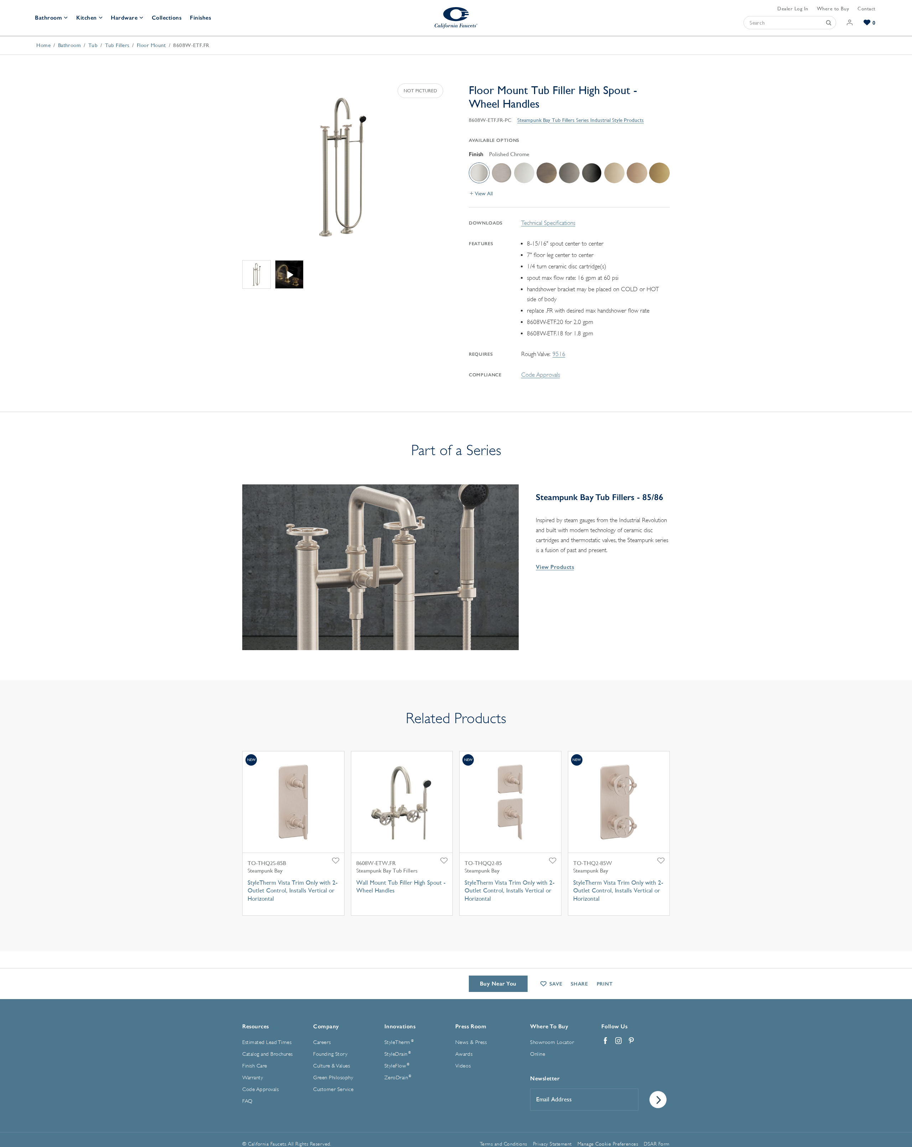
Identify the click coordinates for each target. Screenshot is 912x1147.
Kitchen (86, 17)
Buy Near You (498, 983)
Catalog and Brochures (267, 1054)
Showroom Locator (552, 1042)
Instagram (618, 1041)
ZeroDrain (397, 1077)
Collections (167, 17)
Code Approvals (540, 374)
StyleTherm (399, 1042)
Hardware (124, 17)
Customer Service (333, 1089)
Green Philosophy (333, 1078)
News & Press (471, 1042)
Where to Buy (833, 8)
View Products (555, 567)
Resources (255, 1026)
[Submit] (828, 22)
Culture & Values (331, 1066)
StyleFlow (397, 1066)
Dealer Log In (792, 8)
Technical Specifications (548, 223)
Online (537, 1054)
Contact (866, 8)
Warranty (252, 1078)
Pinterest (631, 1041)
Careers (322, 1042)
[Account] (850, 22)
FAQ (247, 1101)
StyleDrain (397, 1054)
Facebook (605, 1041)
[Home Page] (456, 18)
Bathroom (48, 17)
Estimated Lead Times (266, 1042)
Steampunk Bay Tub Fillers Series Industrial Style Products (580, 120)
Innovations (400, 1026)
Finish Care (254, 1066)
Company (326, 1026)
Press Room (470, 1026)
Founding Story (330, 1054)
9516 (559, 354)
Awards (463, 1054)
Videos (463, 1066)
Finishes (200, 17)
